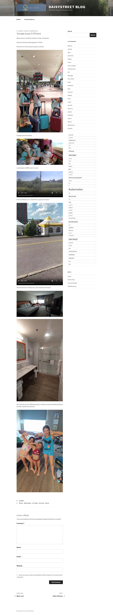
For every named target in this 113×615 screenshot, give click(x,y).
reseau (70, 233)
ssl (69, 248)
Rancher (71, 230)
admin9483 (34, 31)
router (69, 102)
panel (69, 82)
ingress (70, 180)
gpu (70, 169)
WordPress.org (72, 286)
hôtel (21, 503)
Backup (70, 46)
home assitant (72, 65)
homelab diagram (29, 19)
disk (70, 148)
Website (19, 566)
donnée (70, 158)
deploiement (71, 143)
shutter (70, 112)
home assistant (75, 178)
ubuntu (70, 121)
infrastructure (71, 69)
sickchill (71, 242)
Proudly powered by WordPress (25, 611)
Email (19, 557)
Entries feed (71, 279)
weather (70, 128)
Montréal (28, 503)
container (71, 137)
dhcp (69, 52)
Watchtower (71, 125)
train (47, 503)
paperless (70, 85)
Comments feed (72, 283)
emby (70, 161)
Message (70, 75)
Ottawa (35, 503)
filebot (70, 166)
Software (70, 115)
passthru (70, 210)
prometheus (72, 218)
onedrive (70, 205)
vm (70, 261)
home (69, 62)
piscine (41, 503)
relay (69, 98)
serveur (73, 239)
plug (69, 88)
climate (70, 49)
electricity (70, 55)
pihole (71, 213)
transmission (73, 251)
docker (72, 155)
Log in (69, 276)
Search (70, 31)
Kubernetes (76, 189)
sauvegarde (71, 235)
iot (69, 183)
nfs (70, 202)
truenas (72, 255)
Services (70, 108)
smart (70, 245)
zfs (70, 264)
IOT (69, 72)
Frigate (70, 59)
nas (69, 199)
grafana (71, 172)
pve (69, 225)
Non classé (71, 79)
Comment (20, 523)
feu (70, 163)
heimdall (70, 174)
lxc (69, 193)
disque (71, 151)
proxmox (70, 92)
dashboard (72, 140)
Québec (18, 19)
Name (19, 547)
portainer (71, 215)
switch (69, 118)
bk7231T (71, 135)
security (70, 105)
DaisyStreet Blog (67, 7)
